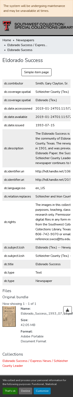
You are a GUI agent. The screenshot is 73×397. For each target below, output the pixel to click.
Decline (25, 391)
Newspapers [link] (25, 40)
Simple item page (36, 72)
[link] (67, 310)
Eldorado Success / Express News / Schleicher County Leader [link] (27, 45)
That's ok (10, 391)
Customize (42, 391)
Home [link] (6, 40)
